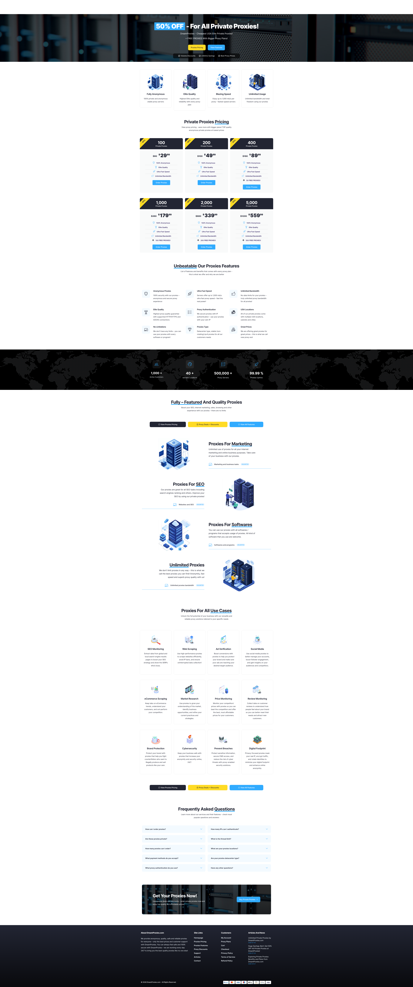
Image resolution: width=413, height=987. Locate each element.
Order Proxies (161, 183)
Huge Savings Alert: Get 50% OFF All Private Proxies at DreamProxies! (260, 948)
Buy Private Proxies (247, 899)
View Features (216, 47)
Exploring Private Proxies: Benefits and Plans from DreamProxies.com (258, 959)
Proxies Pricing (197, 47)
